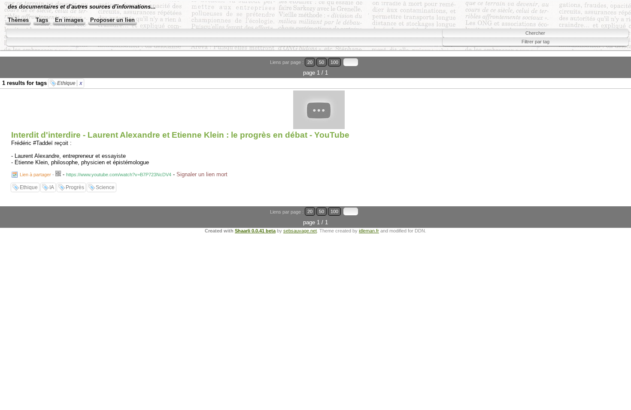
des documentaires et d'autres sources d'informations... (82, 6)
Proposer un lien (112, 20)
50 (321, 62)
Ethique (69, 83)
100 (334, 62)
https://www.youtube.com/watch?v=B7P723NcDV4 (118, 174)
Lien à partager (35, 174)
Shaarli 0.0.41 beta (255, 230)
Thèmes (18, 20)
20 (309, 62)
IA (51, 187)
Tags (42, 20)
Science (105, 187)
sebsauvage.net (300, 230)
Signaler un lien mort (202, 174)
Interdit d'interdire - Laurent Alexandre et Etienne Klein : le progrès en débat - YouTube (180, 134)
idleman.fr (369, 230)
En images (69, 20)
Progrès (75, 187)
